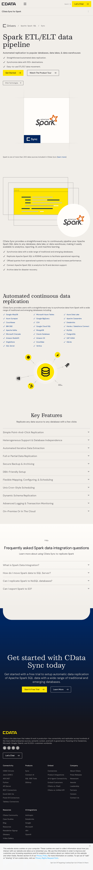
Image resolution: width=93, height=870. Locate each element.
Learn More (58, 689)
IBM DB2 (9, 326)
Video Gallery (8, 838)
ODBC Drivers (8, 771)
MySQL (69, 330)
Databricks (71, 322)
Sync (27, 771)
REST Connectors (9, 790)
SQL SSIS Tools (31, 778)
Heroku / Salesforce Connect (78, 326)
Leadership (74, 786)
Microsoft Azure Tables (45, 314)
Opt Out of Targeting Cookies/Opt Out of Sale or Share (69, 863)
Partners (73, 790)
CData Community (10, 815)
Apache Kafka (11, 330)
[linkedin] (4, 748)
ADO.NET (6, 778)
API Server (7, 786)
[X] (9, 748)
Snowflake (40, 342)
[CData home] (10, 4)
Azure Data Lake (73, 314)
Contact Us (74, 798)
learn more (62, 157)
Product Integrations (56, 775)
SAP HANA (71, 338)
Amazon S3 (40, 338)
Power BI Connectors (11, 798)
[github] (13, 748)
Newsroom (74, 778)
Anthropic (29, 815)
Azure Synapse (12, 318)
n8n (26, 830)
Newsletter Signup (10, 830)
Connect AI (29, 775)
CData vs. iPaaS (54, 786)
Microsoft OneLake (13, 334)
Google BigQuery (43, 318)
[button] (46, 431)
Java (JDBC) (8, 775)
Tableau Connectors (11, 802)
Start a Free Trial (31, 689)
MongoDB (40, 330)
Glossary (6, 834)
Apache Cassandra (74, 318)
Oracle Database (43, 334)
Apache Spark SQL (28, 26)
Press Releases (76, 775)
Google (28, 823)
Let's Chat (79, 4)
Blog (4, 823)
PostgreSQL (71, 334)
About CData (75, 771)
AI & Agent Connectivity (57, 778)
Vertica (39, 346)
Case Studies (8, 819)
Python (5, 782)
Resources (7, 827)
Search (67, 4)
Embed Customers (55, 782)
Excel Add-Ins (8, 794)
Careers (73, 794)
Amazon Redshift (12, 338)
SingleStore (10, 342)
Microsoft (29, 827)
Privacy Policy (42, 856)
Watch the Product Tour (40, 73)
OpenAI (28, 834)
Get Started (10, 73)
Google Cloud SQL (43, 326)
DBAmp (28, 782)
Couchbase (10, 322)
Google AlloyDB (12, 314)
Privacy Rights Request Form (46, 858)
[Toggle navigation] (25, 4)
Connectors (52, 771)
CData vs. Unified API (56, 790)
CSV (38, 322)
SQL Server (10, 346)
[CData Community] (17, 748)
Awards (73, 782)
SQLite (69, 342)
